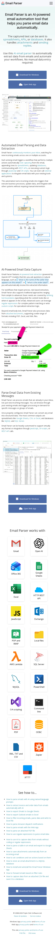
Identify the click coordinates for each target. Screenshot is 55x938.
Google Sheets (22, 418)
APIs (23, 39)
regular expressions (10, 303)
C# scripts (25, 171)
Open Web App (29, 84)
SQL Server (19, 421)
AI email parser (23, 53)
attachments (25, 42)
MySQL (8, 421)
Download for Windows (29, 75)
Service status (35, 916)
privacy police (26, 921)
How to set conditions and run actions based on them (28, 857)
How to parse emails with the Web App (22, 827)
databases (37, 39)
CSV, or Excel (35, 418)
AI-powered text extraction (31, 274)
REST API (5, 431)
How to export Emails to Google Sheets (22, 811)
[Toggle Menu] (51, 3)
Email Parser (14, 3)
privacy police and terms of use (31, 930)
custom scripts (8, 306)
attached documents (14, 313)
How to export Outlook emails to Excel (22, 814)
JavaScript (13, 171)
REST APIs (23, 168)
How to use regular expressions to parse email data (27, 834)
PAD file (22, 933)
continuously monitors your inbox (26, 152)
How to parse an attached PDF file (20, 830)
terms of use (40, 921)
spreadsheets (11, 39)
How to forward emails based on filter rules (24, 873)
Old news (32, 933)
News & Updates (20, 916)
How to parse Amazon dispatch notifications (24, 824)
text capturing (25, 162)
